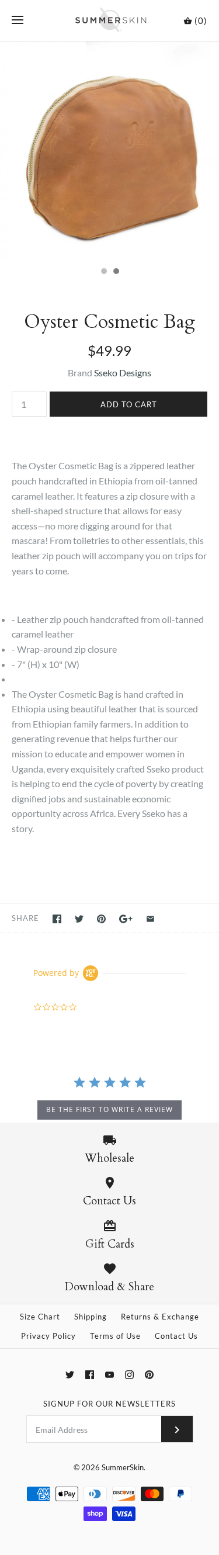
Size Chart (40, 1316)
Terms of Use (115, 1336)
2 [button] (115, 272)
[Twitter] (69, 1374)
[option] (109, 151)
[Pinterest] (149, 1374)
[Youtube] (109, 1374)
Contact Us (176, 1336)
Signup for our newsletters (109, 1403)
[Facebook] (89, 1374)
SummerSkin (123, 1467)
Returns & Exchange (160, 1316)
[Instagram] (129, 1374)
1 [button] (103, 272)
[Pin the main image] (101, 919)
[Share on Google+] (126, 919)
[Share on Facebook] (57, 919)
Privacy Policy (48, 1336)
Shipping (90, 1316)
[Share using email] (150, 919)
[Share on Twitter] (79, 919)
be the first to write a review (109, 1109)
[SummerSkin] (109, 20)
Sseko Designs (122, 372)
